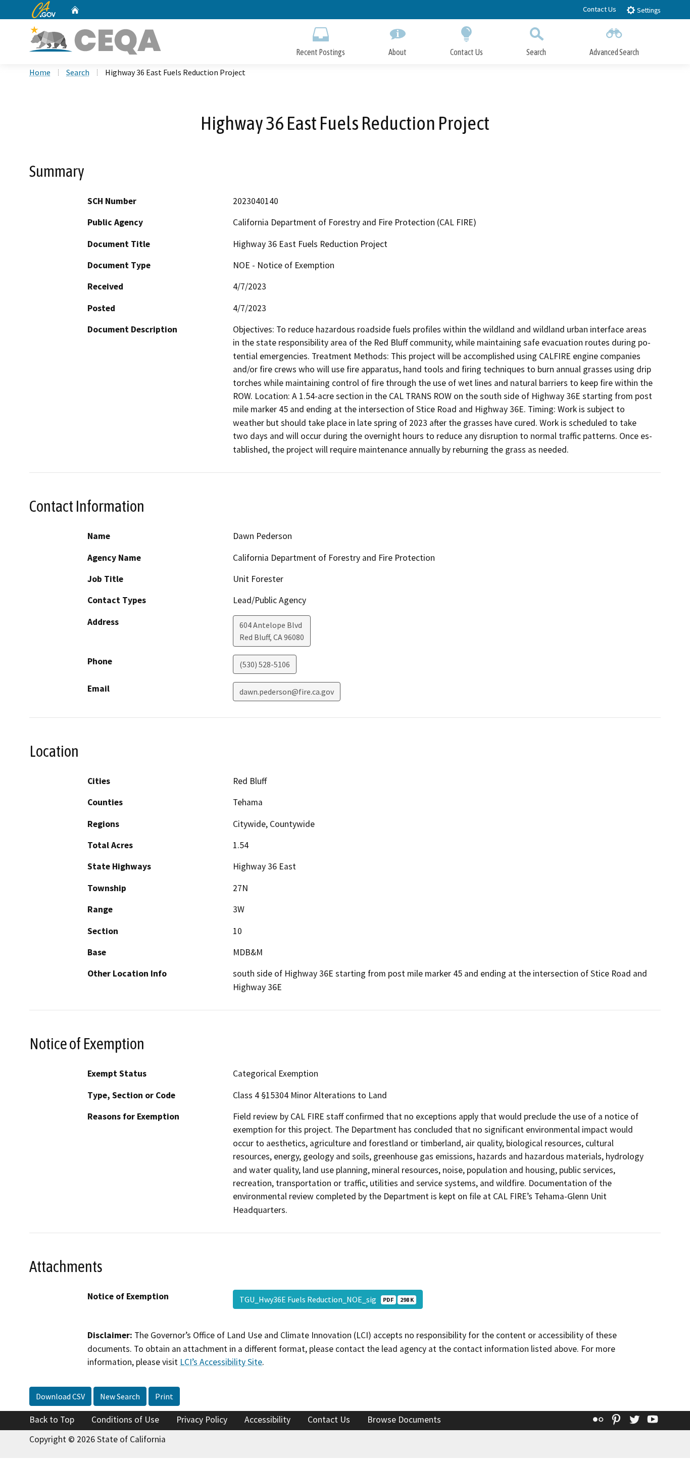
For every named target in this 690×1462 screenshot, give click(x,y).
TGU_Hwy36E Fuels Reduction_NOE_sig (326, 1299)
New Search (120, 1396)
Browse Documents (404, 1419)
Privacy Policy (201, 1419)
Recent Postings (320, 52)
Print (164, 1396)
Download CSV (60, 1396)
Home (40, 72)
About (397, 52)
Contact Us (599, 9)
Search (536, 52)
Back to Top (51, 1419)
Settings (647, 10)
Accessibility (267, 1419)
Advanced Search (614, 52)
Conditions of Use (125, 1419)
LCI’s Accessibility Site (221, 1362)
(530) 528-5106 (264, 664)
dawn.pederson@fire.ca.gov (286, 692)
